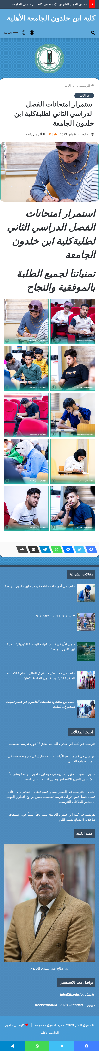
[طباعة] (20, 549)
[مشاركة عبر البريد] (32, 549)
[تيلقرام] (44, 549)
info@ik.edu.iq (71, 994)
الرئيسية (85, 85)
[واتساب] (55, 549)
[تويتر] (78, 549)
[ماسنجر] (67, 549)
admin (86, 134)
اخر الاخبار (69, 85)
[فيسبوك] (90, 549)
